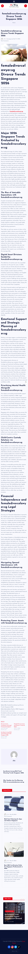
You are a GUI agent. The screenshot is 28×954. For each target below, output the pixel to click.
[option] (14, 913)
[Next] (24, 899)
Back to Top (14, 951)
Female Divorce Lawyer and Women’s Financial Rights (19, 725)
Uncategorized (10, 38)
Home (14, 22)
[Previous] (21, 899)
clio (5, 38)
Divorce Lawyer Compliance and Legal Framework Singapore (6, 725)
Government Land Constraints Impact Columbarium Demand (13, 916)
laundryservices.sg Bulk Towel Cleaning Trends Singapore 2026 (6, 734)
